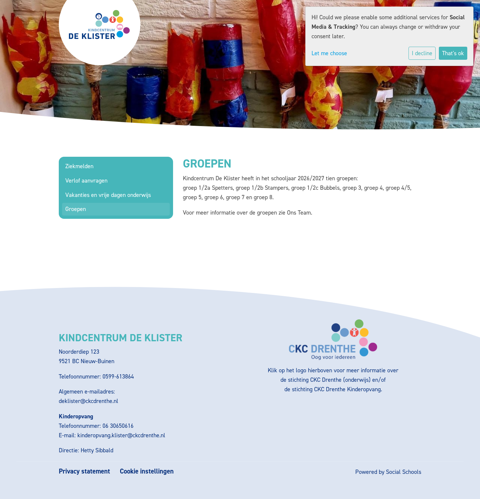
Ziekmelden (79, 166)
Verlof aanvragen (86, 181)
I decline (422, 53)
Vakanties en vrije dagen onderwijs (108, 195)
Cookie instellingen (147, 471)
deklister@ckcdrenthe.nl (88, 401)
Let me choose (329, 53)
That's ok (453, 53)
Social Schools (403, 472)
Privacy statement (84, 471)
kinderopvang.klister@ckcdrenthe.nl (121, 435)
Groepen (75, 209)
